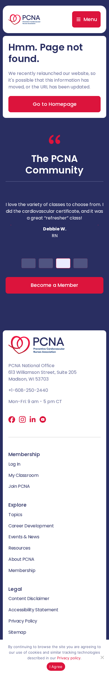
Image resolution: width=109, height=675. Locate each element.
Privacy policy (68, 658)
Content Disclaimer (28, 598)
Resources (19, 548)
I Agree (56, 666)
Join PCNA (19, 486)
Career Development (31, 526)
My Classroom (23, 475)
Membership (21, 570)
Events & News (23, 537)
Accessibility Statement (33, 610)
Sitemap (17, 632)
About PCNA (21, 559)
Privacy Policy (22, 621)
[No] (102, 657)
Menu (90, 19)
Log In (14, 464)
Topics (15, 514)
